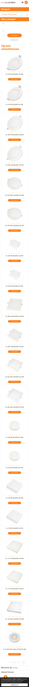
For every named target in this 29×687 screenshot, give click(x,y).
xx (3, 23)
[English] (22, 2)
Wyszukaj (14, 35)
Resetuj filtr (14, 40)
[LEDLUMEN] (8, 2)
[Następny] (23, 662)
